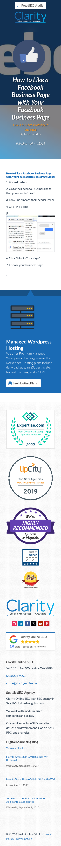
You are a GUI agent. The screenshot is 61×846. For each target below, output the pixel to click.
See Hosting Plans (25, 383)
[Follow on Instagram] (14, 623)
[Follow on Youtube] (40, 623)
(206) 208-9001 (16, 675)
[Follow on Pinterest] (46, 623)
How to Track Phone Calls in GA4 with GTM (30, 779)
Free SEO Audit (32, 5)
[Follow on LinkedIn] (20, 623)
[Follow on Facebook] (27, 623)
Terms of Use (24, 838)
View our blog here (16, 747)
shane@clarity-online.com (22, 683)
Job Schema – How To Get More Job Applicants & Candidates (26, 800)
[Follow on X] (33, 623)
